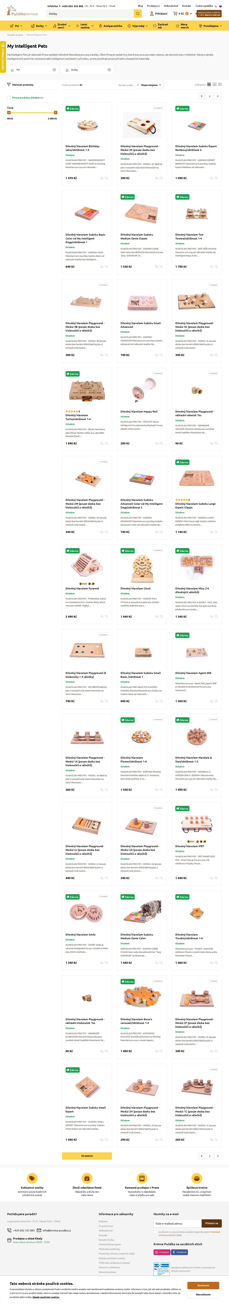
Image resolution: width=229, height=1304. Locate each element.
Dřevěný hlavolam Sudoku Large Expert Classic (195, 505)
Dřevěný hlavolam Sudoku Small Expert (86, 1109)
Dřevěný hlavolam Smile (81, 934)
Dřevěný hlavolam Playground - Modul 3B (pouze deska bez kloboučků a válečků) (85, 326)
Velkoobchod (171, 5)
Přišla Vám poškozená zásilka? (114, 1262)
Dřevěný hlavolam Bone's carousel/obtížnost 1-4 (136, 1021)
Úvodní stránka (15, 34)
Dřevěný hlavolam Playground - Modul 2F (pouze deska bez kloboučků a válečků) (194, 1022)
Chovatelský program (110, 1244)
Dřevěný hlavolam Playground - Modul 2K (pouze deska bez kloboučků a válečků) (140, 149)
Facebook (181, 1252)
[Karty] (209, 85)
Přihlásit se (211, 1223)
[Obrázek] (214, 85)
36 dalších (87, 1156)
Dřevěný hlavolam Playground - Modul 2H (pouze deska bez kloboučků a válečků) (140, 1111)
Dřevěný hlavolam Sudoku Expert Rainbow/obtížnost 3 (196, 148)
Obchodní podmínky (109, 1248)
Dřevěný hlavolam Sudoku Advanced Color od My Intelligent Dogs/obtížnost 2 (142, 503)
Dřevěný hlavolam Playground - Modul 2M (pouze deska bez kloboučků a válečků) (85, 503)
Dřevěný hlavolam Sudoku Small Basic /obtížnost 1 (141, 674)
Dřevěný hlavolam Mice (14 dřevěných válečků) (192, 590)
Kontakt (186, 5)
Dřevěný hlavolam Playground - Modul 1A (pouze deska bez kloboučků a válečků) (85, 761)
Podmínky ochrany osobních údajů (117, 1253)
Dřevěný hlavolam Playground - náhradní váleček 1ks (194, 413)
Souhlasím (203, 1285)
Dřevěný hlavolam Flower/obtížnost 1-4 (134, 759)
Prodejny (153, 5)
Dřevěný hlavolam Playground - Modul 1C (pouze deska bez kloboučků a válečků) (194, 1111)
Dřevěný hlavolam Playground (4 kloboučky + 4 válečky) (86, 674)
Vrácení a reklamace (109, 1267)
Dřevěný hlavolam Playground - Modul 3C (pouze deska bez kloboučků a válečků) (194, 326)
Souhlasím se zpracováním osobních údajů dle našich (189, 1233)
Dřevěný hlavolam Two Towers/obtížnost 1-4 (189, 236)
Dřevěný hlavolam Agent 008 (193, 673)
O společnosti (106, 1225)
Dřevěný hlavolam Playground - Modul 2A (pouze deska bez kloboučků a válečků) (140, 849)
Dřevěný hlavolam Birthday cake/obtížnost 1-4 (82, 148)
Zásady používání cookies (112, 1258)
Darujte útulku (106, 1239)
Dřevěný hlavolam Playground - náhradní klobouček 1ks (85, 1021)
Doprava (103, 1221)
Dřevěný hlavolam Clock (136, 588)
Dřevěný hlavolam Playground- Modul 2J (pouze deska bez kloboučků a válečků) (85, 849)
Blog (140, 5)
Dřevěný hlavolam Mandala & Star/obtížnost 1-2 (193, 759)
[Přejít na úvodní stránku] (22, 10)
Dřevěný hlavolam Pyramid (82, 588)
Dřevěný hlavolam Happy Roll (139, 411)
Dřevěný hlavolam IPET (189, 846)
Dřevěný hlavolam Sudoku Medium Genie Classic (137, 236)
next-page (217, 96)
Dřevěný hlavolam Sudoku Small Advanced (141, 324)
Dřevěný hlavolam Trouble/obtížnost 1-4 (189, 936)
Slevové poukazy (107, 1271)
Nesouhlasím (203, 1294)
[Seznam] (220, 85)
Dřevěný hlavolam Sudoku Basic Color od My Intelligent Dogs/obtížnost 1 (85, 238)
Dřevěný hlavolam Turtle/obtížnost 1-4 (78, 417)
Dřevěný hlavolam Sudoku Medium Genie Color (137, 936)
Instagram (164, 1252)
